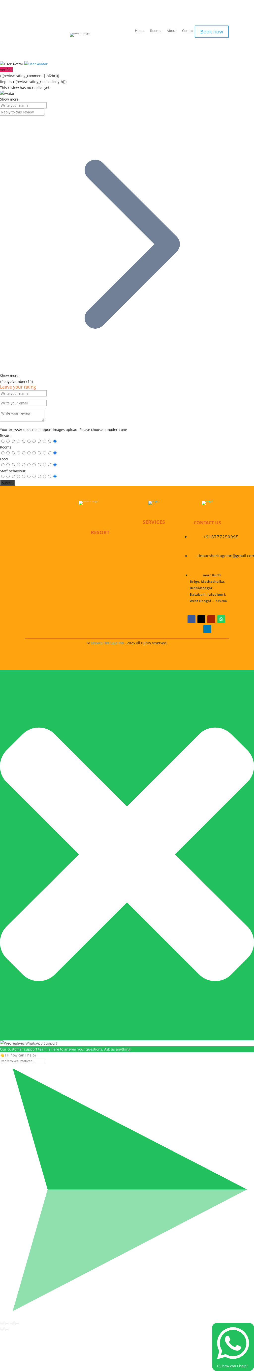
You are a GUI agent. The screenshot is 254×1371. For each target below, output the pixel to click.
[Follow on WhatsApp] (221, 619)
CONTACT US (100, 580)
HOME (100, 544)
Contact (188, 31)
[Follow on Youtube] (211, 619)
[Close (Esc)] (2, 1323)
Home (140, 31)
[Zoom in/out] (17, 1323)
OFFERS (153, 581)
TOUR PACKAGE (153, 546)
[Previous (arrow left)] (2, 1329)
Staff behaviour (13, 471)
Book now (211, 31)
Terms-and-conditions (100, 591)
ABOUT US (100, 556)
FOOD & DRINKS (153, 557)
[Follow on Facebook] (191, 619)
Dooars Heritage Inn (107, 642)
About (172, 31)
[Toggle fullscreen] (12, 1323)
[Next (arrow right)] (7, 1329)
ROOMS (154, 534)
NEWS (100, 568)
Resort (5, 435)
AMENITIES (153, 569)
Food (4, 459)
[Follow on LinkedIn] (207, 629)
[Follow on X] (201, 619)
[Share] (7, 1323)
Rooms (155, 31)
